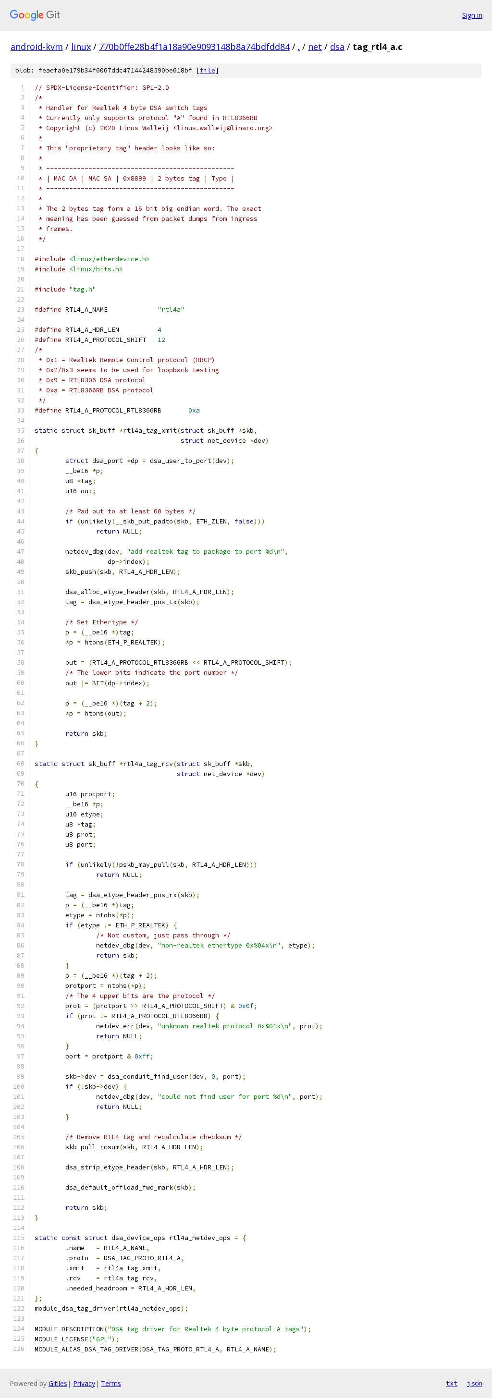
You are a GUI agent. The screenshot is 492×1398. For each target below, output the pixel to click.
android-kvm (37, 46)
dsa (337, 46)
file (207, 70)
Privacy (84, 1383)
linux (81, 46)
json (474, 1383)
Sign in (472, 15)
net (315, 46)
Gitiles (58, 1383)
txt (451, 1383)
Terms (111, 1383)
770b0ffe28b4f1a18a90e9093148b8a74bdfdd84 (194, 46)
